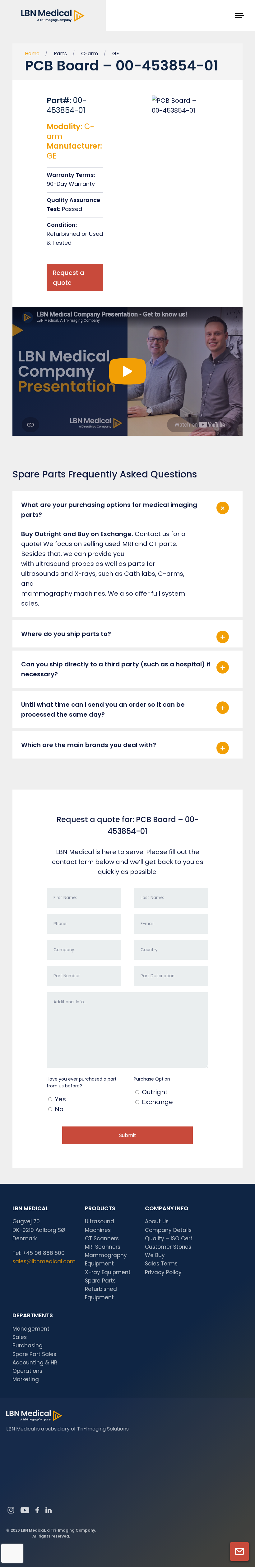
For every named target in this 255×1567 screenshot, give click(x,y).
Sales (19, 1337)
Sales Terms (161, 1263)
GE (115, 53)
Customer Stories (168, 1247)
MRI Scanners (102, 1247)
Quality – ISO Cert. (169, 1238)
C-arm (89, 53)
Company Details (168, 1230)
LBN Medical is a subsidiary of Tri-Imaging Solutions (67, 1428)
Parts (60, 53)
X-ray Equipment (108, 1272)
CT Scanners (102, 1238)
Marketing (25, 1379)
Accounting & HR (34, 1362)
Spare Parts (100, 1280)
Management (30, 1328)
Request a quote (68, 277)
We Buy (155, 1255)
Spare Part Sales (34, 1354)
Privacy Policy (163, 1272)
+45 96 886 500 (44, 1253)
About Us (157, 1221)
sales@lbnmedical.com (44, 1261)
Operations (27, 1371)
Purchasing (27, 1345)
